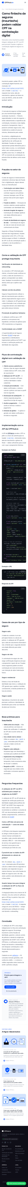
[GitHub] (2, 1142)
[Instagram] (10, 1142)
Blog (3, 9)
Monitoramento (6, 1158)
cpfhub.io (15, 955)
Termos (17, 1169)
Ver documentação (11, 991)
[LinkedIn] (5, 1142)
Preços (4, 1161)
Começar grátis (10, 987)
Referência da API (19, 1151)
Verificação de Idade (7, 1152)
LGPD (16, 1172)
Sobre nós (4, 1167)
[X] (8, 1142)
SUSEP (10, 335)
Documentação (19, 1148)
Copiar (23, 454)
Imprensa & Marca (6, 1172)
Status (16, 1158)
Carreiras (4, 1174)
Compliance (5, 1169)
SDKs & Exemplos (19, 1153)
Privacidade (18, 1167)
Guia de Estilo (18, 1160)
